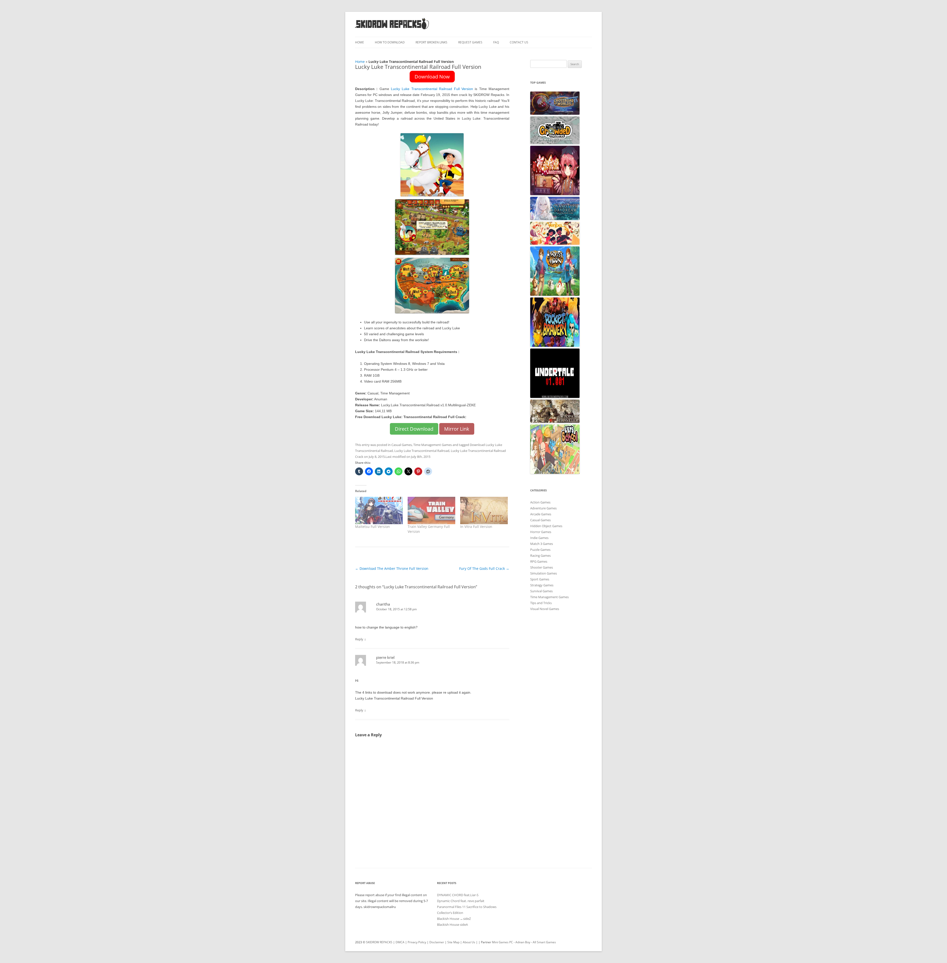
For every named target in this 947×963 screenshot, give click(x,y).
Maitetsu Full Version (372, 526)
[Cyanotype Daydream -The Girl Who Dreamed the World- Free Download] (555, 219)
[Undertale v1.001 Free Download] (555, 396)
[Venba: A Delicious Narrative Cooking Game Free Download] (555, 243)
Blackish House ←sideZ (454, 918)
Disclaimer (436, 942)
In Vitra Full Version (476, 526)
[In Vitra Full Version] (484, 510)
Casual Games (401, 445)
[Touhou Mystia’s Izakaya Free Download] (555, 194)
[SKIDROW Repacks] (392, 29)
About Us (469, 942)
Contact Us (519, 42)
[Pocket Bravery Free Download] (555, 345)
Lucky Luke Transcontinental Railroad (421, 450)
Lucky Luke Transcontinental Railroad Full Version (432, 89)
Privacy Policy (417, 942)
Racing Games (540, 555)
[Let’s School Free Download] (555, 472)
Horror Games (540, 532)
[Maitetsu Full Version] (379, 510)
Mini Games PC (502, 942)
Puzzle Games (540, 549)
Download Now (432, 76)
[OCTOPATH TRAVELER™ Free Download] (555, 421)
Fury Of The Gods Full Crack (484, 568)
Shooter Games (541, 567)
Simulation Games (543, 573)
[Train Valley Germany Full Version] (431, 510)
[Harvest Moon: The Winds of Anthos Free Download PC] (555, 294)
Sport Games (539, 579)
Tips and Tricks (541, 603)
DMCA (400, 942)
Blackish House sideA (452, 924)
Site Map (453, 942)
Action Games (540, 502)
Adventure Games (543, 508)
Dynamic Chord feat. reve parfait (460, 901)
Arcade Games (540, 514)
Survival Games (541, 591)
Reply (359, 639)
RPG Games (538, 561)
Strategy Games (541, 585)
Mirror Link (456, 429)
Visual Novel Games (544, 609)
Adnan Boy (522, 942)
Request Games (470, 42)
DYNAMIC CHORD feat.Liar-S (457, 895)
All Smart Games (544, 942)
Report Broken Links (431, 42)
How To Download (390, 42)
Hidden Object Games (546, 526)
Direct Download (414, 429)
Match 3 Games (541, 543)
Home (359, 42)
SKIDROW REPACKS (379, 942)
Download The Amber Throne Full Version (391, 568)
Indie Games (539, 538)
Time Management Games (432, 445)
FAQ (496, 42)
